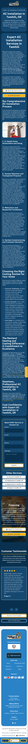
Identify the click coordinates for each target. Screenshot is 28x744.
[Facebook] (13, 723)
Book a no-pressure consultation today (13, 399)
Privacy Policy (5, 732)
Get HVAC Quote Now (26, 372)
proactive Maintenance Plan (12, 375)
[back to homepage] (14, 3)
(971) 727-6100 (14, 719)
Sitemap (24, 732)
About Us (8, 666)
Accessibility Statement (15, 732)
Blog (19, 669)
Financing (8, 669)
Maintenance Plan (20, 663)
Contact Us (20, 666)
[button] (23, 740)
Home (5, 10)
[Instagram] (15, 723)
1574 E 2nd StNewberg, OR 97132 (14, 699)
